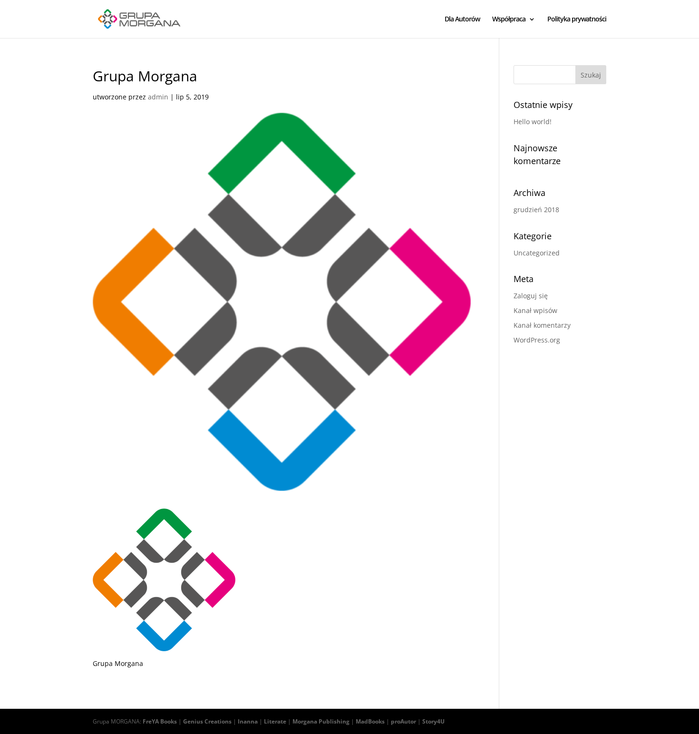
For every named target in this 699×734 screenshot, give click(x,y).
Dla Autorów (462, 19)
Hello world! (533, 121)
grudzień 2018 (536, 209)
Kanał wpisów (535, 310)
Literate (275, 721)
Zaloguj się (531, 295)
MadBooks (370, 721)
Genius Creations (207, 721)
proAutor (403, 721)
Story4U (433, 721)
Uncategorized (537, 252)
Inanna (248, 721)
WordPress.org (537, 339)
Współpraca (508, 19)
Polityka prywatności (576, 19)
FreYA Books (160, 721)
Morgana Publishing (321, 721)
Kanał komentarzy (542, 325)
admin (158, 96)
